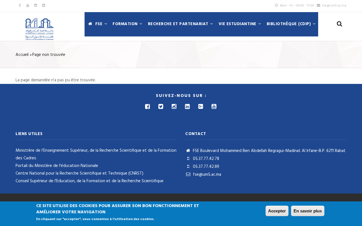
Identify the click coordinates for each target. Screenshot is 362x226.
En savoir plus (308, 210)
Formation (126, 24)
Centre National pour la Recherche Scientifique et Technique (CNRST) (79, 173)
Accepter (277, 210)
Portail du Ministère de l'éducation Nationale (57, 165)
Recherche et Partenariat (179, 24)
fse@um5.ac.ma (206, 174)
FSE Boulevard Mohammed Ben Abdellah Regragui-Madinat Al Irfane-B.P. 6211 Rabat (269, 150)
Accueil (22, 54)
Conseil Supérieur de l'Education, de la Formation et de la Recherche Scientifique (89, 181)
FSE (99, 24)
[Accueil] (40, 29)
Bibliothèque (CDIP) (289, 24)
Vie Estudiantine (238, 24)
